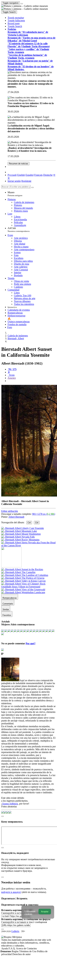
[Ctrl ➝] (22, 569)
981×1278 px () (43, 514)
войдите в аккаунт (11, 892)
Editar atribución (9, 511)
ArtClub (19, 229)
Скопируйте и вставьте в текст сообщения (24, 922)
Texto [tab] (11, 375)
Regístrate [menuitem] (26, 181)
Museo (15, 194)
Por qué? (30, 643)
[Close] (32, 187)
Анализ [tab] (12, 378)
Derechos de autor (21, 954)
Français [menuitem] (38, 175)
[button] (16, 17)
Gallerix (15, 931)
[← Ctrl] (28, 545)
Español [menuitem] (29, 175)
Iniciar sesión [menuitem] (14, 181)
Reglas (15, 951)
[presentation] (32, 380)
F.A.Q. (12, 948)
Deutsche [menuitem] (48, 175)
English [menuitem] (21, 175)
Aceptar (44, 911)
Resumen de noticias (18, 163)
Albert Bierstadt (16, 516)
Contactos (32, 948)
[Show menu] (21, 3)
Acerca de (21, 948)
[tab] (12, 369)
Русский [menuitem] (12, 175)
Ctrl (29, 522)
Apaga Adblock (10, 803)
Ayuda (5, 948)
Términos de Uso (28, 951)
